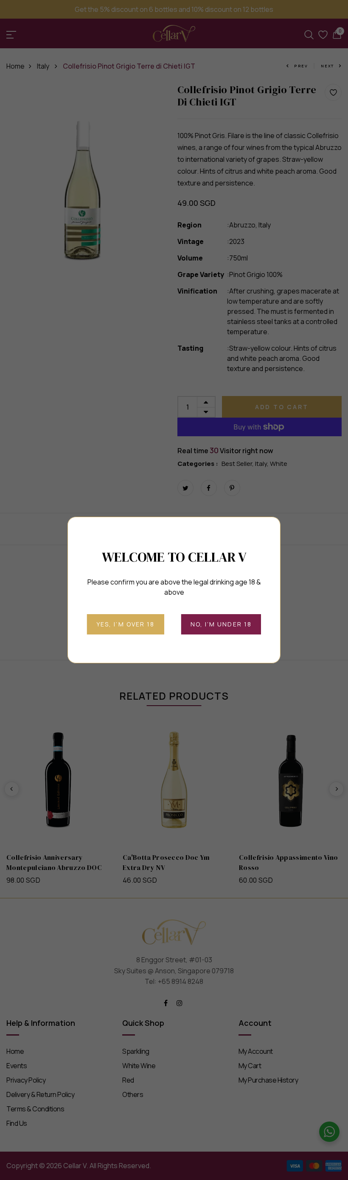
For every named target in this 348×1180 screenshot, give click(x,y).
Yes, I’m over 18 (125, 624)
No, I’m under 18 (221, 624)
